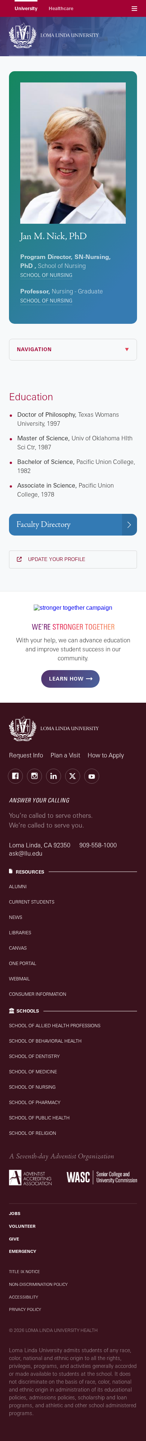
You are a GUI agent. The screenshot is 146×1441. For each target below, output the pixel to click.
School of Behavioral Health (45, 1041)
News (15, 917)
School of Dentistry (34, 1056)
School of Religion (32, 1133)
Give (14, 1239)
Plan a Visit (65, 755)
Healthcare (61, 8)
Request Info (26, 755)
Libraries (20, 932)
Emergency (22, 1251)
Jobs (14, 1213)
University (26, 8)
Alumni (18, 886)
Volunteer (22, 1226)
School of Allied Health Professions (54, 1025)
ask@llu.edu (25, 853)
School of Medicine (33, 1071)
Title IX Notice (24, 1271)
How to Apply (106, 755)
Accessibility (23, 1297)
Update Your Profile (56, 559)
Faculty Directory (43, 524)
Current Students (31, 902)
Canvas (18, 948)
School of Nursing (46, 275)
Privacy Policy (25, 1309)
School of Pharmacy (34, 1102)
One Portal (22, 963)
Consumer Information (37, 994)
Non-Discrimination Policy (38, 1284)
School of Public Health (39, 1118)
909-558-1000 (98, 845)
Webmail (19, 979)
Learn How (66, 679)
